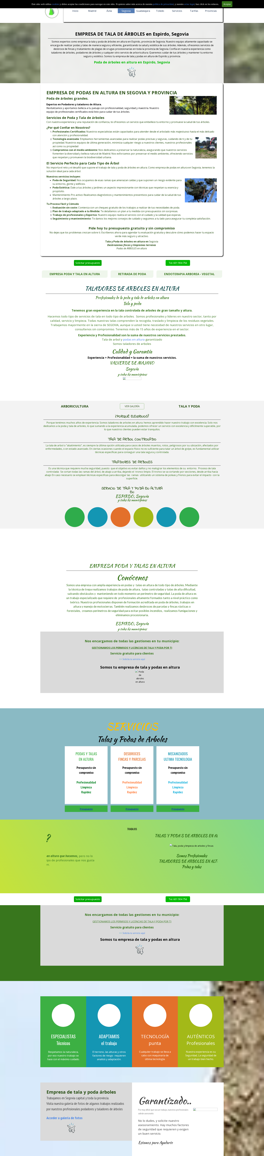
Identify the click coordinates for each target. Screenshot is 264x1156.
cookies (56, 4)
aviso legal (189, 4)
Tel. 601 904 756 (178, 263)
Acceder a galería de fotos (64, 1117)
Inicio (75, 11)
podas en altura (134, 339)
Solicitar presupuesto (87, 263)
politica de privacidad (163, 4)
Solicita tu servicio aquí (134, 659)
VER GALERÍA (132, 406)
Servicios (177, 11)
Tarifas (194, 11)
